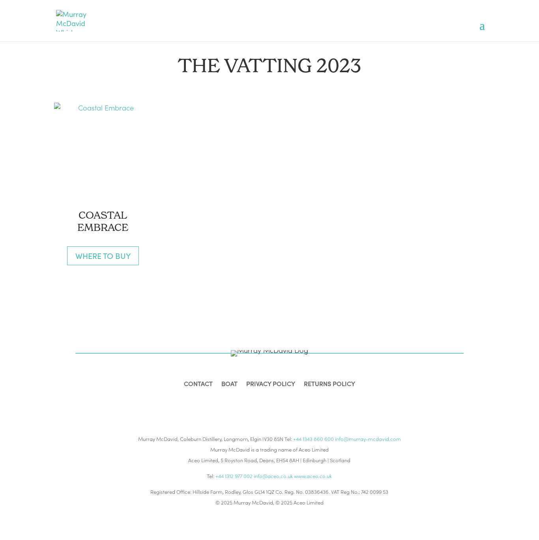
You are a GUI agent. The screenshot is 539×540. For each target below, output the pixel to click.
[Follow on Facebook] (246, 402)
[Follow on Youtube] (293, 402)
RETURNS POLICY (329, 384)
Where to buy (103, 255)
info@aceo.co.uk (273, 476)
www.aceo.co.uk (313, 476)
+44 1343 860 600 (313, 438)
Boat (229, 384)
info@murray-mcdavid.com (368, 438)
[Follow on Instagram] (261, 402)
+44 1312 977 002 (234, 476)
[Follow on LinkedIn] (277, 402)
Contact (198, 384)
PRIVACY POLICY (270, 384)
